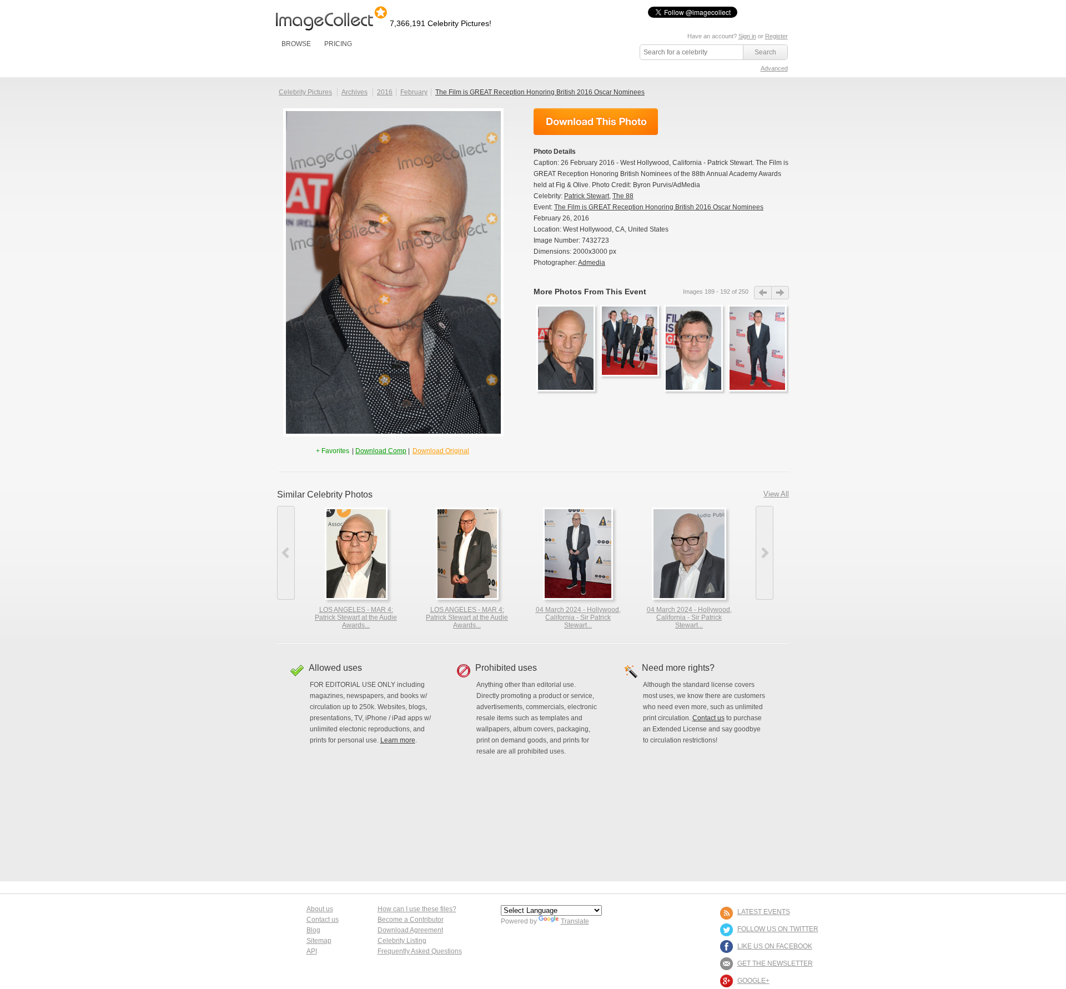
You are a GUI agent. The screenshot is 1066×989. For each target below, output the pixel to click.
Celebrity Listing (402, 941)
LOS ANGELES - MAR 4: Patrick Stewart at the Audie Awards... (356, 617)
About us (319, 909)
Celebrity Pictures (305, 92)
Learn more (397, 740)
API (311, 951)
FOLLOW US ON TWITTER (777, 929)
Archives (354, 92)
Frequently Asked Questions (420, 951)
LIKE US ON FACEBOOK (774, 946)
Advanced (774, 68)
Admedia (591, 263)
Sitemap (318, 941)
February (414, 92)
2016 (385, 92)
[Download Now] (596, 121)
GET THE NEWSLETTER (775, 963)
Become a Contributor (411, 919)
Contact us (708, 718)
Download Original (441, 451)
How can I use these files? (417, 909)
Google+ (753, 981)
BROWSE (296, 44)
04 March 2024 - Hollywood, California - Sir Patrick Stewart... (578, 617)
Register (776, 36)
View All (776, 494)
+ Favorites (333, 451)
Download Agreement (410, 930)
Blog (313, 930)
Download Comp (380, 451)
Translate (575, 921)
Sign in (747, 36)
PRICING (338, 44)
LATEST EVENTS (763, 912)
